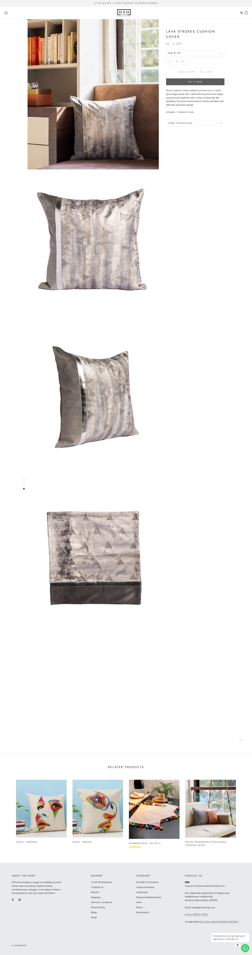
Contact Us (97, 887)
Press (94, 917)
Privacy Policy (98, 907)
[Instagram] (20, 900)
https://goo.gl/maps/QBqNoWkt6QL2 (218, 921)
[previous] (9, 812)
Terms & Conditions (101, 902)
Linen (139, 902)
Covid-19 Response (101, 882)
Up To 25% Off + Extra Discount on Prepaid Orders (126, 3)
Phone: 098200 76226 (196, 914)
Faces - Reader (82, 842)
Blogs (94, 912)
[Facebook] (13, 900)
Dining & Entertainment (148, 897)
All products (142, 912)
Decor (139, 907)
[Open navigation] (6, 13)
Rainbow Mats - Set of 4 (145, 843)
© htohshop (19, 945)
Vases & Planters (145, 887)
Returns (95, 892)
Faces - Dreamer (26, 842)
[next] (243, 812)
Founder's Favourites (147, 882)
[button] (135, 847)
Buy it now (195, 81)
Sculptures (142, 892)
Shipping (95, 897)
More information (180, 123)
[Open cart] (246, 12)
